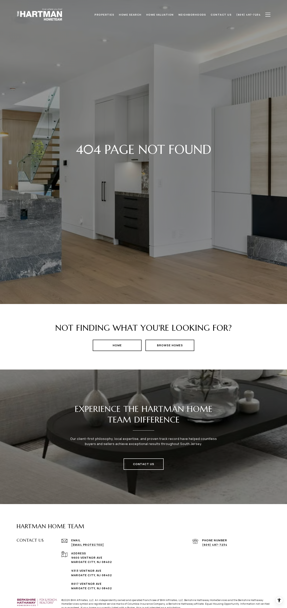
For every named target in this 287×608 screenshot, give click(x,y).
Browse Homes (170, 345)
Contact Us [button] (143, 464)
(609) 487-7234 (214, 545)
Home (117, 345)
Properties (104, 14)
